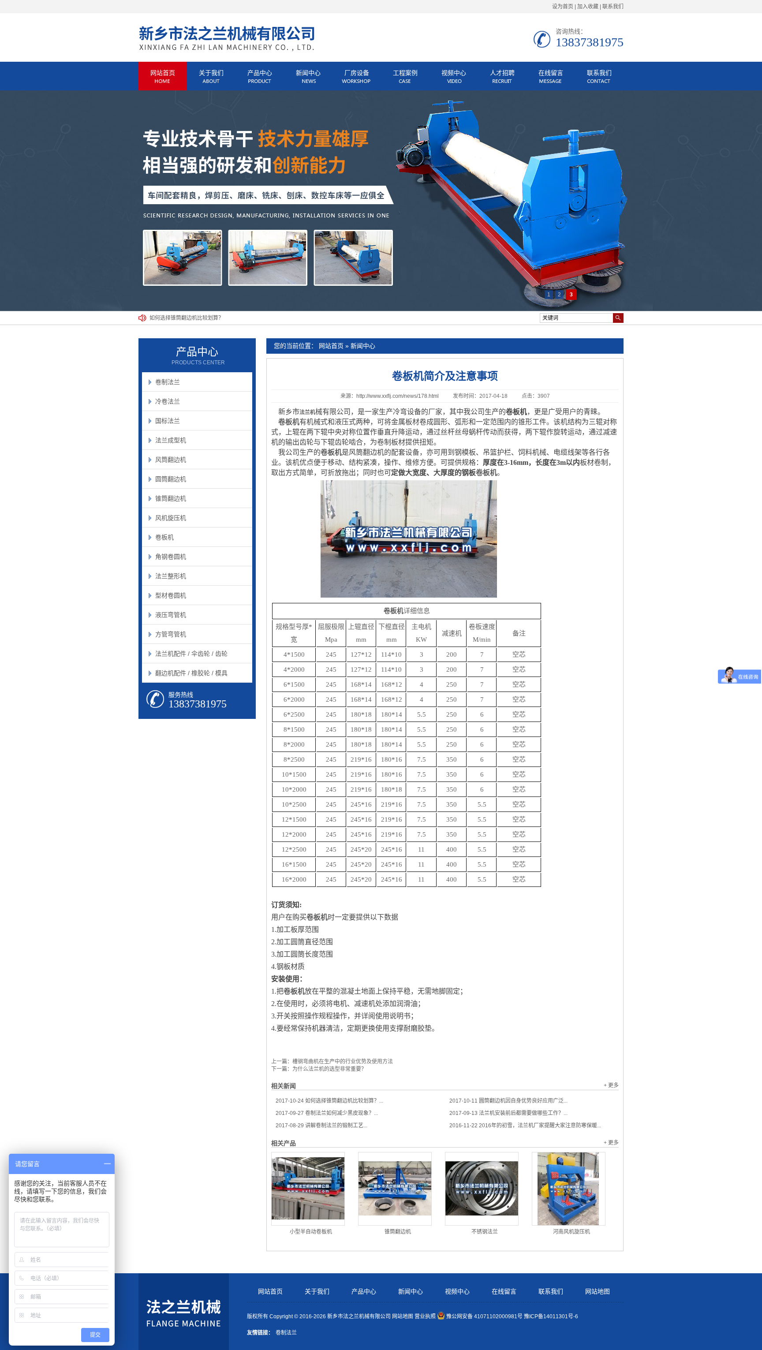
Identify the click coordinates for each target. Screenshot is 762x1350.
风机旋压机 (170, 517)
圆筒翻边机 (170, 478)
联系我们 (613, 7)
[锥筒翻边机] (395, 1189)
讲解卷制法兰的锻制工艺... (321, 1125)
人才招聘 (502, 72)
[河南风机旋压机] (568, 1189)
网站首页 (162, 72)
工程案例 (405, 72)
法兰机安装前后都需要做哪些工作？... (508, 1113)
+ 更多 (611, 1085)
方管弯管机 (170, 634)
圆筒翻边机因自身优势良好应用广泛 (191, 318)
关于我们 (211, 72)
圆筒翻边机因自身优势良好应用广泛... (508, 1101)
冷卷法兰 (167, 401)
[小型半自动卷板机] (308, 1189)
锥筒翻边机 (398, 1232)
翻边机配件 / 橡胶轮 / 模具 (191, 673)
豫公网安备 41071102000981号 (484, 1316)
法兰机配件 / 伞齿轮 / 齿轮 (191, 653)
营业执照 (425, 1316)
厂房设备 (356, 72)
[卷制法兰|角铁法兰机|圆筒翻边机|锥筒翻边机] (226, 50)
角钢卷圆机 (170, 556)
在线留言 (550, 72)
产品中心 (259, 72)
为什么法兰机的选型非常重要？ (329, 1069)
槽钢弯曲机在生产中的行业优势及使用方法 (342, 1061)
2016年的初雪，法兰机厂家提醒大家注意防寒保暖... (525, 1125)
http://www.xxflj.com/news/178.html (397, 396)
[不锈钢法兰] (482, 1189)
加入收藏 (587, 7)
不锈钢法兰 (484, 1232)
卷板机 (486, 472)
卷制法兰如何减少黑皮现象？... (327, 1113)
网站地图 (597, 1291)
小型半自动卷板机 (311, 1232)
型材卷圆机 (170, 595)
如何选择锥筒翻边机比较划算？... (329, 1101)
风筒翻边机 (170, 459)
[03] (381, 200)
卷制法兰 (167, 381)
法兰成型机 (170, 440)
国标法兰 (167, 420)
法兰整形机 (170, 576)
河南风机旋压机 (571, 1232)
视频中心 (453, 72)
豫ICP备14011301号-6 (551, 1316)
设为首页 (562, 7)
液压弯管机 (170, 614)
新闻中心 (308, 72)
